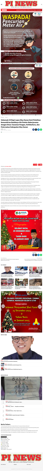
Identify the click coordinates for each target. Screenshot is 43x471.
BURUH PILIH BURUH (9, 419)
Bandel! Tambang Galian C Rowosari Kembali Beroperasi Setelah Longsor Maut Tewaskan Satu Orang (35, 287)
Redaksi (15, 464)
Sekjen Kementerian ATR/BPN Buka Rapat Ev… (14, 369)
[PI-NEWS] (21, 4)
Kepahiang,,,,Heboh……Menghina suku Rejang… (15, 406)
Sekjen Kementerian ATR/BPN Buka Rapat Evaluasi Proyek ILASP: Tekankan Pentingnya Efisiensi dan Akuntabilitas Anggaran (35, 275)
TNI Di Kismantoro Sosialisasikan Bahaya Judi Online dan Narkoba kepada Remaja (14, 429)
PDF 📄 (40, 164)
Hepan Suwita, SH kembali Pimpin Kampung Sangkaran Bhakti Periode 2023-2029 (10, 259)
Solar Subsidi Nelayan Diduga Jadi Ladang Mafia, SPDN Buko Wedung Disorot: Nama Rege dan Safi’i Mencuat (19, 432)
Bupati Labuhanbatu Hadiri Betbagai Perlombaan (20, 275)
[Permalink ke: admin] (2, 129)
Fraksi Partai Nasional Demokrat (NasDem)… (9, 361)
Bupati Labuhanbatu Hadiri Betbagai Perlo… (13, 365)
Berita (2, 360)
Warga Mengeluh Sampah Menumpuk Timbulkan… (15, 415)
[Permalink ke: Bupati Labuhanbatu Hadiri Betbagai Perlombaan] (21, 270)
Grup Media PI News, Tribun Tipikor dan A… (14, 410)
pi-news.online (8, 166)
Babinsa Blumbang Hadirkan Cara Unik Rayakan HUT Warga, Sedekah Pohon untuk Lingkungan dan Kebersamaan (19, 430)
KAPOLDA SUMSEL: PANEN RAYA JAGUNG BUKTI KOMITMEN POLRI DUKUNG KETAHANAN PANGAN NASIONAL (7, 287)
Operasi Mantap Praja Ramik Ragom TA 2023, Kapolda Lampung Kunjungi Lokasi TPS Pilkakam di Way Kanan (33, 259)
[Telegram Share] (38, 129)
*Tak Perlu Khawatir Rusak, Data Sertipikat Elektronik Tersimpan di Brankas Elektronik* (15, 426)
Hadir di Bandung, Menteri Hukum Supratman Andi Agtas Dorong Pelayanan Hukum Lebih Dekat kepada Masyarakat (20, 427)
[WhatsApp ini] (41, 129)
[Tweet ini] (36, 129)
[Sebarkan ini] (33, 129)
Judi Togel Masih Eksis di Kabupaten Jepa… (14, 402)
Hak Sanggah (3, 464)
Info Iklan (29, 464)
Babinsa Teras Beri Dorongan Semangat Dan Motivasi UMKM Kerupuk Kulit (20, 287)
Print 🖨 (35, 164)
